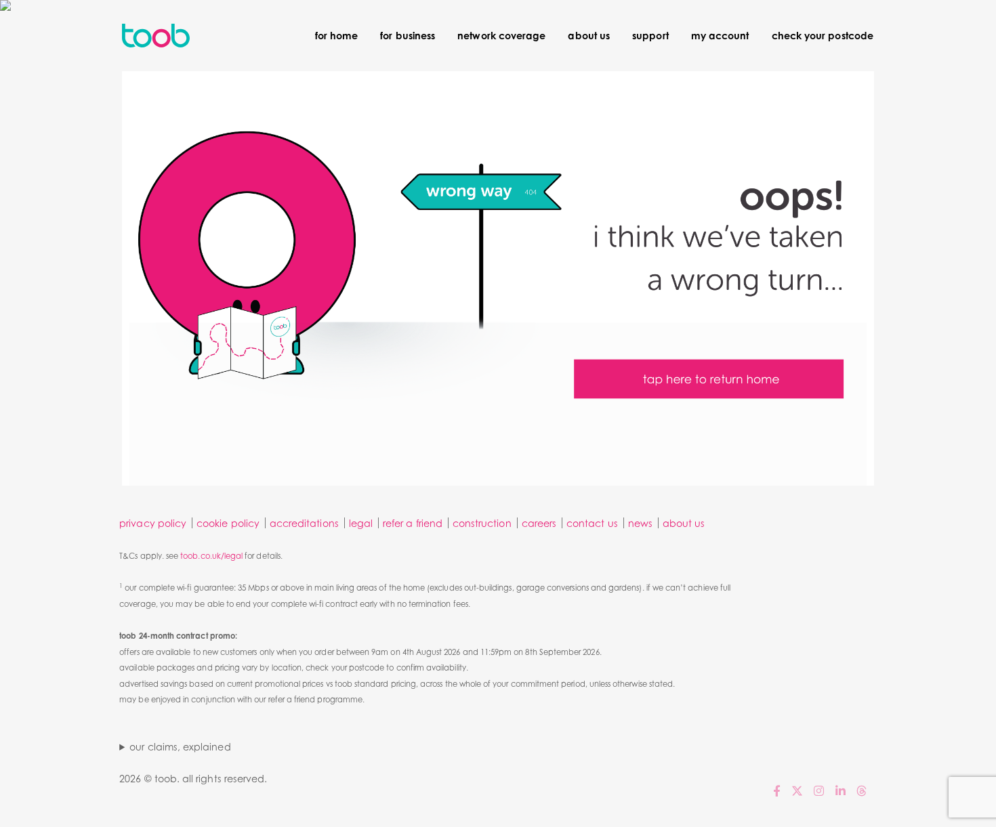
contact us (592, 523)
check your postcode (822, 35)
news (640, 523)
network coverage (501, 35)
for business (407, 35)
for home (336, 35)
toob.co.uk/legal (211, 556)
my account (720, 35)
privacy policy (152, 523)
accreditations (304, 523)
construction (482, 523)
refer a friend (412, 523)
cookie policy (228, 523)
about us (588, 35)
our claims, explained (179, 746)
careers (539, 523)
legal (361, 523)
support (650, 35)
